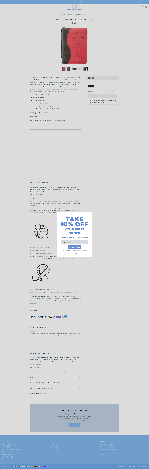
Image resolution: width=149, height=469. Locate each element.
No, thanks (74, 253)
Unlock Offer (74, 247)
